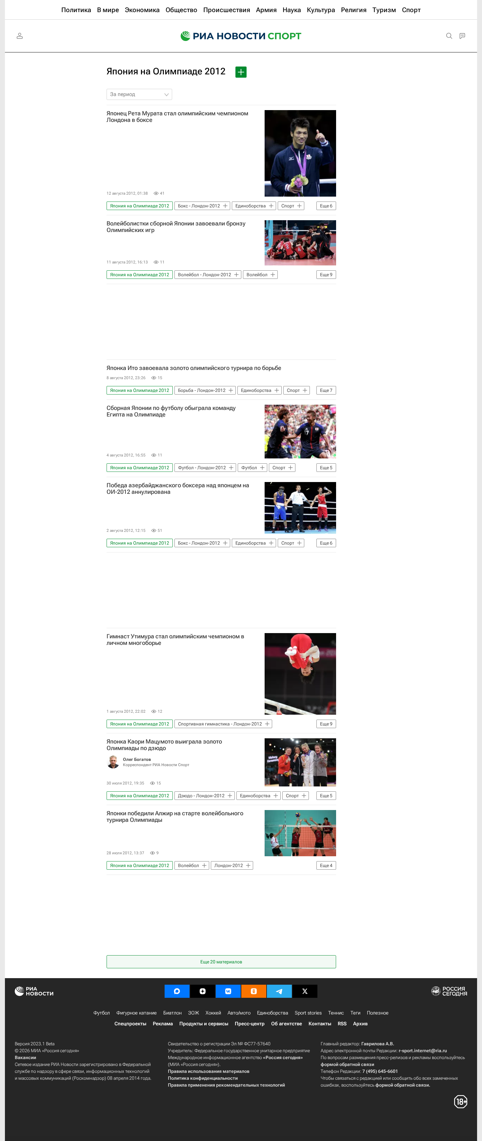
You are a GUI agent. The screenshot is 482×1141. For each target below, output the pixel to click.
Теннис (336, 1013)
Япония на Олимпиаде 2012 (166, 71)
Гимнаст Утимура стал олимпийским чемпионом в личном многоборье (175, 639)
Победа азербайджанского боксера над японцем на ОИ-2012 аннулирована (178, 488)
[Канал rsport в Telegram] (279, 991)
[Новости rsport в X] (304, 991)
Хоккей (213, 1013)
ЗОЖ (193, 1013)
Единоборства (272, 1013)
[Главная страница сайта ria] (219, 36)
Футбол (101, 1013)
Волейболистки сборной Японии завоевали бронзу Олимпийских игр (176, 226)
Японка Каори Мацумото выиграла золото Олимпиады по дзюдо (164, 744)
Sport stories (308, 1013)
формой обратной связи (347, 1064)
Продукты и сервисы (203, 1024)
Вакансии (25, 1057)
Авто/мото (239, 1013)
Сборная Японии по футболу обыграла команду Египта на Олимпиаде (171, 411)
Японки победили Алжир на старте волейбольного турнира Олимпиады (175, 816)
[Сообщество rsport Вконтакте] (228, 991)
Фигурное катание (136, 1013)
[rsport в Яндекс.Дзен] (202, 991)
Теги (355, 1013)
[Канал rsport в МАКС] (177, 991)
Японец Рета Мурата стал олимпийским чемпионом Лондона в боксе (177, 116)
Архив (360, 1024)
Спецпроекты (130, 1024)
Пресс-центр (250, 1024)
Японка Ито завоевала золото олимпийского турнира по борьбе (194, 368)
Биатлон (172, 1013)
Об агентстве (286, 1024)
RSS (342, 1024)
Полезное (378, 1013)
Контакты (320, 1024)
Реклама (163, 1024)
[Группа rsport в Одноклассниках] (253, 991)
